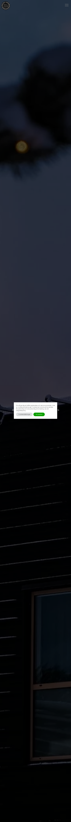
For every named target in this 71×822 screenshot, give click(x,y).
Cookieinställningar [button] (24, 414)
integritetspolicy (21, 410)
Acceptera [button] (39, 414)
